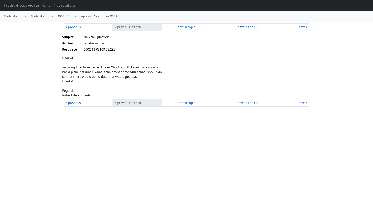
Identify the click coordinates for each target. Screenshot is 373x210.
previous (74, 27)
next (302, 27)
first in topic (186, 27)
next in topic (247, 27)
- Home (27, 5)
